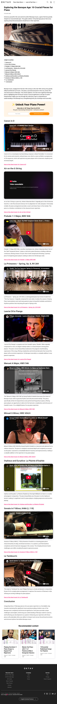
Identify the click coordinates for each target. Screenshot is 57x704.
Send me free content (38, 113)
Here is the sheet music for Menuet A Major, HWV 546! (19, 409)
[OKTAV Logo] (6, 2)
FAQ (48, 675)
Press (28, 677)
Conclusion (9, 81)
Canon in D (8, 62)
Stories (9, 685)
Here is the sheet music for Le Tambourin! (16, 597)
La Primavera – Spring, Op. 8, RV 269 (15, 68)
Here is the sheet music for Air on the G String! (17, 212)
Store (28, 679)
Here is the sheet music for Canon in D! (15, 164)
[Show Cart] (51, 2)
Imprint (18, 693)
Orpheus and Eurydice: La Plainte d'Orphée (17, 76)
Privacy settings (12, 693)
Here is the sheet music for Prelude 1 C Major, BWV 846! (20, 259)
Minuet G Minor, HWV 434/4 (12, 74)
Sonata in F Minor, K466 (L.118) (13, 78)
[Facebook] (44, 694)
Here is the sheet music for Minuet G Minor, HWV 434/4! (19, 456)
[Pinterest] (47, 694)
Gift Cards (9, 679)
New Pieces (9, 683)
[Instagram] (50, 694)
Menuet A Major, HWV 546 (12, 72)
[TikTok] (55, 694)
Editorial (9, 687)
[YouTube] (52, 694)
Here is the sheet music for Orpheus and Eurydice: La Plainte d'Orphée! (24, 504)
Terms (2, 693)
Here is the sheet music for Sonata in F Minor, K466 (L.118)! (20, 552)
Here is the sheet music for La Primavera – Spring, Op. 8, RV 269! (22, 307)
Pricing (47, 677)
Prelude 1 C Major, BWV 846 (12, 66)
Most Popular (9, 681)
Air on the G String (10, 64)
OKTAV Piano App (9, 675)
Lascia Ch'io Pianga (10, 70)
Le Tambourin (10, 79)
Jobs (28, 675)
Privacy (6, 693)
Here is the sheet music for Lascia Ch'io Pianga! (17, 359)
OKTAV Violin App (9, 677)
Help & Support (47, 679)
